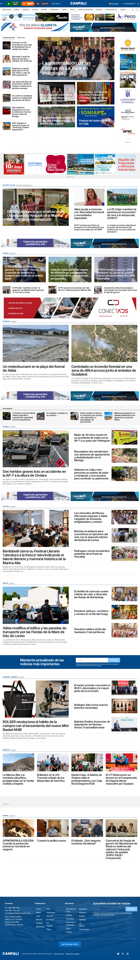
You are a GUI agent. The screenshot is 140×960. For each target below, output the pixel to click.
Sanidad (44, 9)
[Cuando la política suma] (53, 828)
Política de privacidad (72, 954)
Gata (48, 909)
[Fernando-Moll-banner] (35, 164)
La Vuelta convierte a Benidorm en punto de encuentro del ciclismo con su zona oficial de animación (121, 228)
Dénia (38, 909)
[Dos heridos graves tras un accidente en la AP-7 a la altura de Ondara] (36, 448)
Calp (38, 916)
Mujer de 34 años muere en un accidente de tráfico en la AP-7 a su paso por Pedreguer (92, 437)
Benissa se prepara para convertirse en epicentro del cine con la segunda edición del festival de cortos (91, 536)
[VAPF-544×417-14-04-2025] (80, 164)
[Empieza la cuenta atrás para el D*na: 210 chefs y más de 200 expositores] (7, 71)
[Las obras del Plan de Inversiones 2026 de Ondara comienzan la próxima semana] (7, 85)
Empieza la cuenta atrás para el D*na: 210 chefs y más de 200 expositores (21, 71)
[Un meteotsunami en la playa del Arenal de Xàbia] (36, 343)
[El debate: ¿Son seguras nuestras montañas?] (87, 828)
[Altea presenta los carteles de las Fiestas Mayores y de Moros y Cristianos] (56, 93)
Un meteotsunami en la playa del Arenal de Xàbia (33, 368)
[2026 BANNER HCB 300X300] (105, 164)
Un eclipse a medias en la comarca (57, 414)
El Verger (50, 919)
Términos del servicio (108, 914)
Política (16, 9)
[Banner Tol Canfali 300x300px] (14, 164)
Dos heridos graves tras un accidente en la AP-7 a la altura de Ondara (34, 473)
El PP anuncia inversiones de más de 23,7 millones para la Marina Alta (74, 289)
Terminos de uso (59, 954)
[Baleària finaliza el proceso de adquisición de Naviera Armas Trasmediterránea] (124, 724)
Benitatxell (40, 927)
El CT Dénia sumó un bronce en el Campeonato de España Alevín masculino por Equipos (121, 779)
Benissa (39, 919)
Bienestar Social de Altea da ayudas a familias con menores (22, 59)
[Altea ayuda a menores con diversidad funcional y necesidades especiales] (89, 197)
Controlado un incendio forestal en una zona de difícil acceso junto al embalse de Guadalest (103, 370)
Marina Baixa (7, 9)
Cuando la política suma (51, 840)
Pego (48, 929)
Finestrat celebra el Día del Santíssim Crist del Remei (90, 631)
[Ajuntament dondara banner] (128, 97)
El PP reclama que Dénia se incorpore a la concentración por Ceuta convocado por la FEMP (89, 227)
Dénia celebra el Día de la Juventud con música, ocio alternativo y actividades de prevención (91, 417)
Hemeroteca (84, 929)
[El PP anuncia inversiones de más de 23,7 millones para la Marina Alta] (52, 290)
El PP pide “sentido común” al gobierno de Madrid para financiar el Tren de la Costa (28, 290)
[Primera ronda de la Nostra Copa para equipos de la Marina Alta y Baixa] (56, 116)
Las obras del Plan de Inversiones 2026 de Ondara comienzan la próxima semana (22, 85)
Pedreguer (50, 912)
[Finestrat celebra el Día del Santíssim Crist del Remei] (124, 630)
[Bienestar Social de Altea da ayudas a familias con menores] (7, 59)
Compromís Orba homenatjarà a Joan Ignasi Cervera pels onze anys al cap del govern (120, 290)
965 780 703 (13, 908)
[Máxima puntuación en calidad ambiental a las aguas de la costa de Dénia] (108, 416)
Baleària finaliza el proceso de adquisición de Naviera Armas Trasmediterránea (92, 724)
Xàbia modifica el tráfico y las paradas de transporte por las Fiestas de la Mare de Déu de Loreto (34, 632)
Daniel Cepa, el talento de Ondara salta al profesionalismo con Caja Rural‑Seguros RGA (86, 779)
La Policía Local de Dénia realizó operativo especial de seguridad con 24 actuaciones (23, 416)
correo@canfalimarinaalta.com (17, 913)
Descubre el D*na (111, 9)
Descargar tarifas (71, 944)
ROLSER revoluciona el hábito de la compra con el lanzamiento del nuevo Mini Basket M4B (36, 726)
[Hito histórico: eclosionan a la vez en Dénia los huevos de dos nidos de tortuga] (7, 110)
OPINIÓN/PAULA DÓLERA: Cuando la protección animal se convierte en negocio (18, 845)
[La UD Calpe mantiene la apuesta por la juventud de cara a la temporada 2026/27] (122, 197)
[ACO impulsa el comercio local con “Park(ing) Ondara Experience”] (7, 126)
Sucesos (35, 9)
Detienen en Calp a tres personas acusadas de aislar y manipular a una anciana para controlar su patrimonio (91, 474)
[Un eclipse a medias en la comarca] (41, 416)
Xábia (38, 912)
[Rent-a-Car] (126, 164)
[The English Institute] (128, 114)
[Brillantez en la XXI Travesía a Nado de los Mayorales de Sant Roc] (53, 762)
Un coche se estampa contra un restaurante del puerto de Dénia (22, 98)
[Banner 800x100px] (35, 27)
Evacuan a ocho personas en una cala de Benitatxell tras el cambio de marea (22, 45)
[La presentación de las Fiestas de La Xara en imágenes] (76, 58)
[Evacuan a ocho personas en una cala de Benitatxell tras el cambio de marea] (7, 45)
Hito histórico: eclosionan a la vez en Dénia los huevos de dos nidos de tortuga (21, 111)
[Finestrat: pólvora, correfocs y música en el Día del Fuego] (124, 612)
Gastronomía (54, 9)
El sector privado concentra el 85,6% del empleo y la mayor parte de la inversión (92, 688)
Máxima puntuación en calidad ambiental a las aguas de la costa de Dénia (124, 416)
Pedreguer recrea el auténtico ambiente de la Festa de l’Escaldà (92, 554)
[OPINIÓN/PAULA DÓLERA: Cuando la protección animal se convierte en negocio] (18, 828)
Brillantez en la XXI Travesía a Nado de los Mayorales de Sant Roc (51, 777)
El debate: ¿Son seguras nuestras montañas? (85, 842)
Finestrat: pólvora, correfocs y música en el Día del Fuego (91, 612)
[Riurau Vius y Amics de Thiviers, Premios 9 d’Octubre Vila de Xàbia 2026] (95, 93)
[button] (1, 3)
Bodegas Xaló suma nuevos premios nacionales (91, 706)
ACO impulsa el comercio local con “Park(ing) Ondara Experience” (20, 126)
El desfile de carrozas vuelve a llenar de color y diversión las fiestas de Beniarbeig (91, 594)
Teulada (39, 923)
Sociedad (26, 9)
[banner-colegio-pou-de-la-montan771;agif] (128, 79)
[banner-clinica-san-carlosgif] (35, 243)
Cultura (64, 9)
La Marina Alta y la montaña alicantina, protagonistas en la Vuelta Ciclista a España (18, 779)
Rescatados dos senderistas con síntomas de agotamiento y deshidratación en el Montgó (92, 456)
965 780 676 (14, 910)
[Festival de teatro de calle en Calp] (95, 116)
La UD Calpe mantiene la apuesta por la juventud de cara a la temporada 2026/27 (121, 214)
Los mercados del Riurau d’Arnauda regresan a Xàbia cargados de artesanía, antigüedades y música (90, 517)
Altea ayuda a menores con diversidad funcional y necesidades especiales (89, 214)
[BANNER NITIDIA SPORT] (128, 45)
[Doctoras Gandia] (56, 164)
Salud (68, 928)
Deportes (99, 9)
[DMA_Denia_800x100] (35, 17)
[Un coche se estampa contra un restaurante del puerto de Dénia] (7, 98)
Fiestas (72, 9)
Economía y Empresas (85, 9)
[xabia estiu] (128, 62)
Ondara (49, 916)
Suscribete (114, 660)
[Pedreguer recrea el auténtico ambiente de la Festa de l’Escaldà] (124, 553)
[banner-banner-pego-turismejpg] (103, 17)
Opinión (123, 9)
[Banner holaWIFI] (103, 27)
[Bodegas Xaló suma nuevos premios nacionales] (124, 706)
